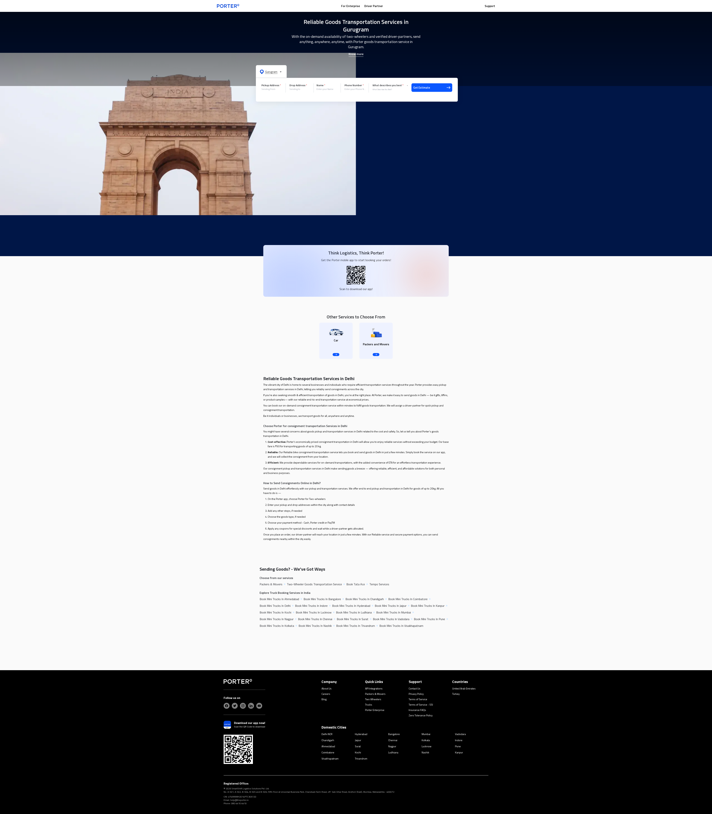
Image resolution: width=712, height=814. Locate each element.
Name (321, 85)
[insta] (243, 706)
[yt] (259, 706)
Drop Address (298, 85)
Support (490, 6)
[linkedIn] (251, 706)
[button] (271, 71)
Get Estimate (421, 87)
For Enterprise (350, 6)
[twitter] (235, 706)
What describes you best (388, 85)
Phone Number (354, 85)
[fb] (227, 706)
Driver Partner (373, 6)
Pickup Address (271, 85)
